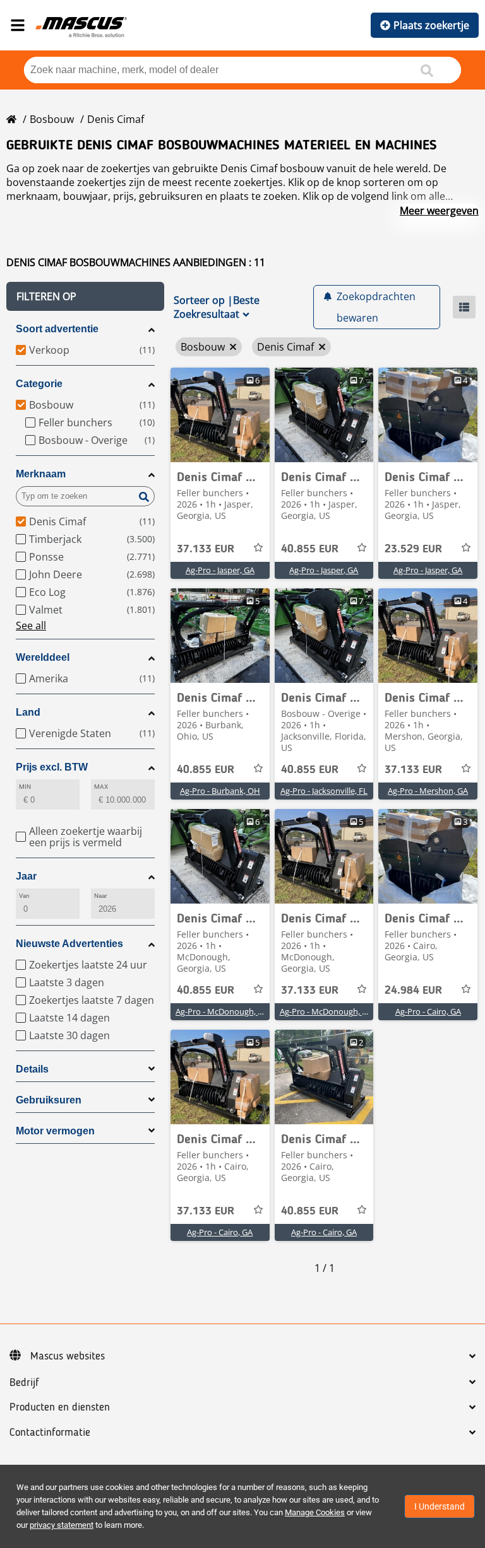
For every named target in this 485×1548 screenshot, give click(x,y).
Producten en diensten (59, 1407)
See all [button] (31, 625)
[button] (85, 296)
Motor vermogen (55, 1131)
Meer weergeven (439, 211)
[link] (220, 415)
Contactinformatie (49, 1432)
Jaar (26, 876)
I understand (439, 1506)
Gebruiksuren (48, 1100)
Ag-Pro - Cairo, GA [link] (428, 1011)
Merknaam (41, 473)
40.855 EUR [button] (309, 549)
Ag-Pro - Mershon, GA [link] (428, 790)
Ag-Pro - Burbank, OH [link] (220, 790)
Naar (100, 895)
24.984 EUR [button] (413, 990)
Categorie (39, 383)
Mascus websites (67, 1356)
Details (32, 1069)
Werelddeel (42, 657)
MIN (25, 786)
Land (28, 712)
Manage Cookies (315, 1512)
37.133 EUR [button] (205, 549)
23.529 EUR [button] (413, 549)
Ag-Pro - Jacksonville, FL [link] (324, 790)
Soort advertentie (57, 328)
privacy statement (61, 1525)
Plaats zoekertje (431, 25)
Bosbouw (52, 119)
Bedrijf (24, 1382)
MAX (101, 786)
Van (24, 895)
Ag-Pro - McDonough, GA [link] (222, 1011)
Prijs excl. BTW (52, 767)
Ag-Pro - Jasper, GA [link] (220, 570)
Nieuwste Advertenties (69, 943)
